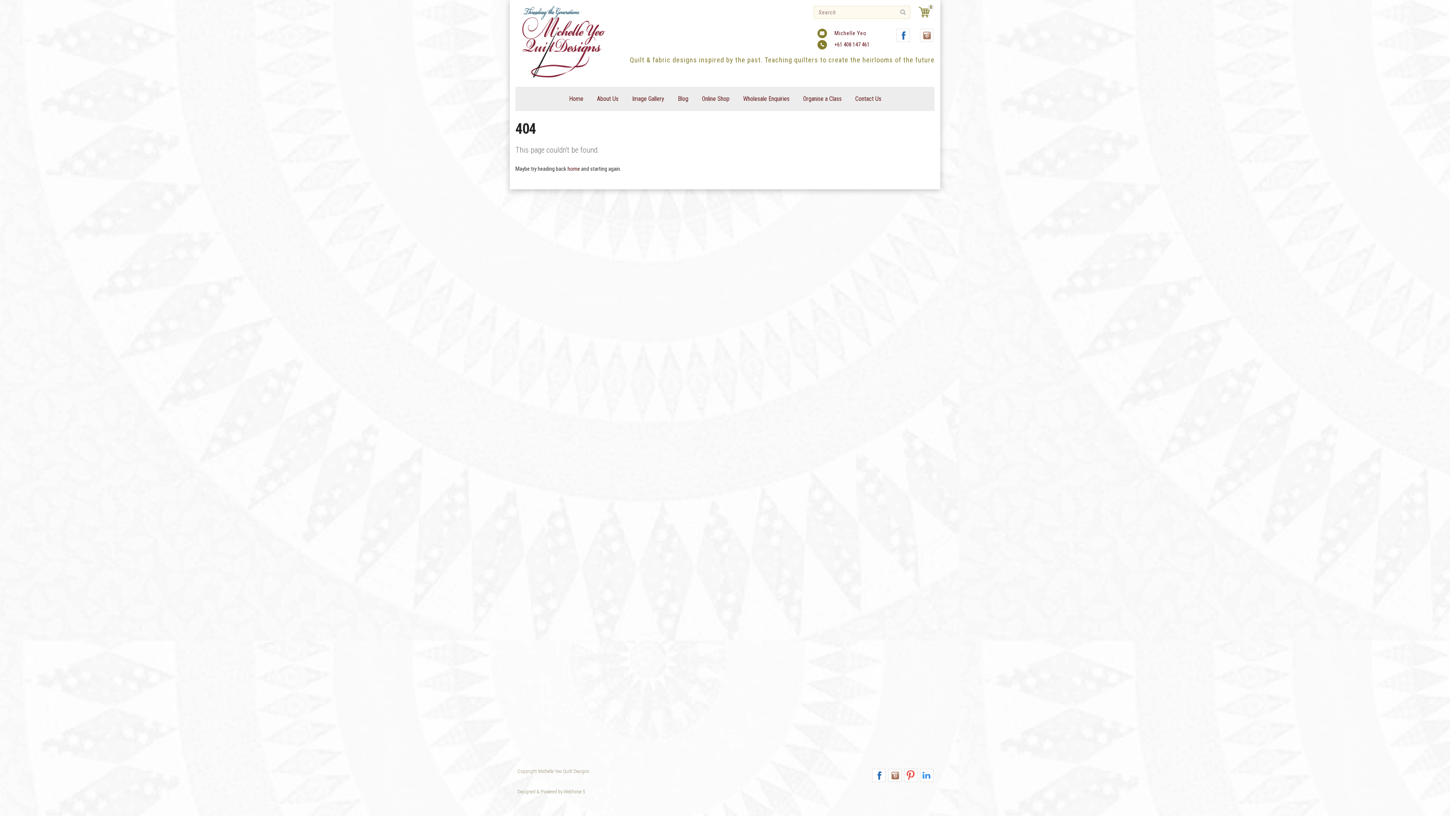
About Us (608, 98)
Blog (683, 98)
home (574, 168)
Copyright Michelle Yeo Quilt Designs (553, 771)
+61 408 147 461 (852, 44)
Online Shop (716, 98)
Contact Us (868, 98)
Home (576, 98)
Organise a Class (822, 98)
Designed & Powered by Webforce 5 (551, 791)
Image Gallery (648, 98)
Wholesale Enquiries (766, 98)
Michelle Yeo (851, 33)
